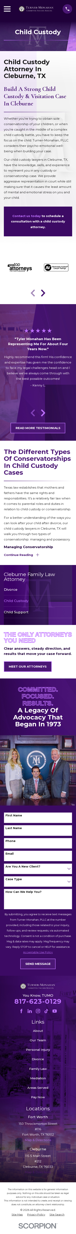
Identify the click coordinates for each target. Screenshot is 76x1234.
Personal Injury (38, 1050)
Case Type (13, 879)
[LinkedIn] (30, 1011)
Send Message (38, 964)
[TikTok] (46, 1011)
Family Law (38, 1069)
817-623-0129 (38, 1001)
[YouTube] (54, 1011)
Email (9, 853)
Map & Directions (38, 1172)
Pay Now (38, 1097)
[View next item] (43, 293)
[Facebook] (21, 1011)
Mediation (38, 1078)
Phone (10, 841)
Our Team (38, 1040)
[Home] (36, 9)
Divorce (38, 1059)
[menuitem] (38, 589)
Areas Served (37, 1088)
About (38, 1031)
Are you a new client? (22, 866)
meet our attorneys (28, 666)
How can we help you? (23, 892)
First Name (13, 815)
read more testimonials (38, 428)
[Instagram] (38, 1011)
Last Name (13, 828)
